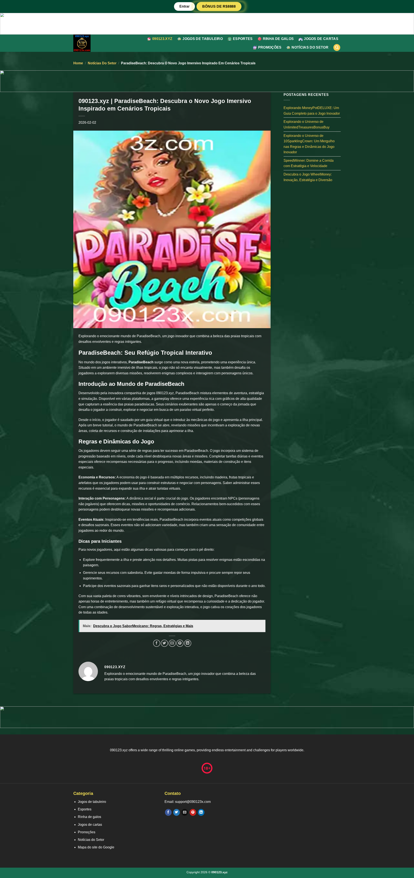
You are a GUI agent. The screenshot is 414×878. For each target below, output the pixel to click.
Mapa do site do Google (96, 847)
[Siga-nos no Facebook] (168, 812)
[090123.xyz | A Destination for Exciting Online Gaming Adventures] (91, 43)
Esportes (243, 39)
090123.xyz (162, 39)
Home (78, 63)
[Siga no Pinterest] (193, 812)
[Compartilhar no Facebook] (156, 643)
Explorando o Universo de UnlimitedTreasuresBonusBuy (306, 124)
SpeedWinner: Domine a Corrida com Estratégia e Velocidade (309, 163)
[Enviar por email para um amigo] (172, 643)
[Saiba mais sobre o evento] (207, 23)
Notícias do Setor (310, 47)
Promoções (270, 47)
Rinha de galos (278, 39)
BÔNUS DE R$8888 (219, 6)
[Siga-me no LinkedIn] (201, 812)
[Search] (336, 47)
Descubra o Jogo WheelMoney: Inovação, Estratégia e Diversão (308, 177)
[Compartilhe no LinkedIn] (187, 643)
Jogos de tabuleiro (202, 39)
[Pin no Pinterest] (179, 643)
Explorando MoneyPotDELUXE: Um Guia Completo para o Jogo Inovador (312, 110)
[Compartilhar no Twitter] (164, 643)
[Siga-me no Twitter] (176, 812)
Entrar (184, 6)
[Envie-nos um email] (184, 812)
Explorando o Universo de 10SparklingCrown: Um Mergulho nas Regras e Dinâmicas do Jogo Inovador (309, 144)
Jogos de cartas (321, 39)
